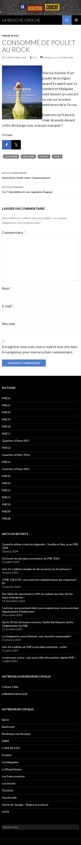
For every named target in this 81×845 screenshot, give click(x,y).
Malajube (28, 156)
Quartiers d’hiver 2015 (16, 469)
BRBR (5, 741)
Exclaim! (7, 755)
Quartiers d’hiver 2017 (16, 440)
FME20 (6, 412)
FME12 (6, 490)
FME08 (6, 518)
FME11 (6, 497)
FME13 (6, 483)
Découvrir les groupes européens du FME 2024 (30, 558)
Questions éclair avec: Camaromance (26, 175)
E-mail (7, 306)
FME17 (6, 433)
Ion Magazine (10, 762)
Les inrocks (9, 783)
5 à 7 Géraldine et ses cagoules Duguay (27, 190)
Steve (14, 35)
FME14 (6, 476)
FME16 (6, 447)
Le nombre (11, 156)
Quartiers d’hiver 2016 (16, 454)
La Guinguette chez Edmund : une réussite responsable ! (37, 636)
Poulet (44, 156)
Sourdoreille (9, 797)
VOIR (5, 811)
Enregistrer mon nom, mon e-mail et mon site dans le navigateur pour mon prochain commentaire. (40, 349)
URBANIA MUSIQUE (15, 694)
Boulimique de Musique (16, 733)
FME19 (6, 419)
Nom (6, 288)
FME (34, 57)
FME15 (6, 462)
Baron (5, 719)
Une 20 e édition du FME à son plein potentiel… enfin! (34, 647)
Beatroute (8, 726)
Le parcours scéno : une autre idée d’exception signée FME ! (38, 657)
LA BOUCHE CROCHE (21, 20)
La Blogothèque (11, 769)
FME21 (6, 405)
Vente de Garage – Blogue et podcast (25, 804)
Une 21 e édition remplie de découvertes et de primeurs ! (37, 569)
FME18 (6, 426)
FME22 (6, 398)
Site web (8, 324)
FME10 (6, 504)
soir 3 (57, 156)
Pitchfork (7, 790)
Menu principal (76, 20)
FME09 (6, 35)
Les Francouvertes (13, 776)
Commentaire (13, 232)
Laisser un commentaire (59, 57)
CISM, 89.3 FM (11, 748)
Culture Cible (10, 686)
